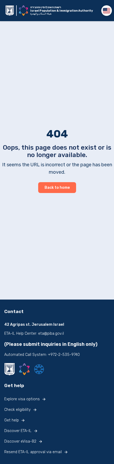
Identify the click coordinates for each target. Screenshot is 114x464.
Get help (11, 420)
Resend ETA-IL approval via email (33, 452)
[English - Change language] (106, 10)
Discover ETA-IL (18, 431)
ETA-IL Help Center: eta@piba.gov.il (34, 333)
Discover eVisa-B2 (20, 441)
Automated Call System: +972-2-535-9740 (42, 354)
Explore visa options (22, 399)
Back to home (57, 187)
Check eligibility (17, 409)
